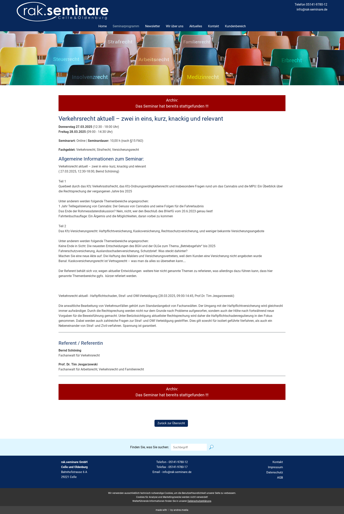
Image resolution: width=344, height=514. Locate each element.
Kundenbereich (235, 26)
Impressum (275, 467)
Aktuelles (195, 26)
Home (102, 26)
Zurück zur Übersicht (171, 423)
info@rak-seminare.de (312, 9)
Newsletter (152, 26)
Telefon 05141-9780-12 (311, 4)
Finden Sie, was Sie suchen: (149, 447)
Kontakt (213, 26)
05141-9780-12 (178, 462)
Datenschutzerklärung (199, 501)
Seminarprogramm (126, 26)
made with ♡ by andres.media (172, 510)
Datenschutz (274, 472)
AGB (280, 477)
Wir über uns (174, 26)
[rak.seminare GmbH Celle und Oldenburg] (62, 19)
